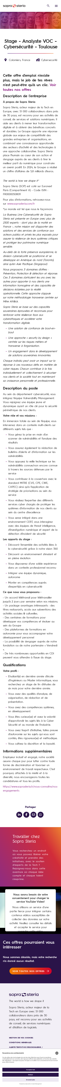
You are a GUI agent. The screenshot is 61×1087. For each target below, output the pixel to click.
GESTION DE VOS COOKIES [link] (21, 1037)
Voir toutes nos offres (29, 87)
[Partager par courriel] (33, 815)
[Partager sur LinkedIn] (19, 815)
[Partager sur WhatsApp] (41, 815)
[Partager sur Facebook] (26, 815)
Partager (30, 806)
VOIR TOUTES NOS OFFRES (28, 971)
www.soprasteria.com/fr (21, 203)
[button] (48, 5)
